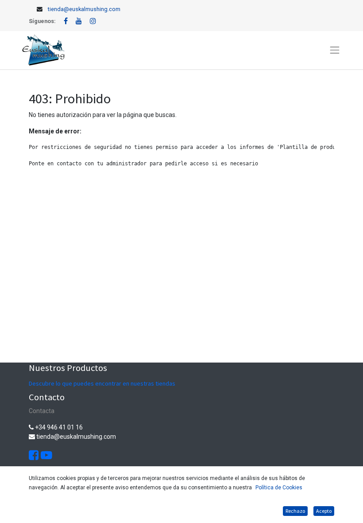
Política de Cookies (278, 487)
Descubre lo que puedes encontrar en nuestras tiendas (102, 383)
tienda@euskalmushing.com (84, 9)
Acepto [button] (324, 510)
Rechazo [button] (295, 510)
